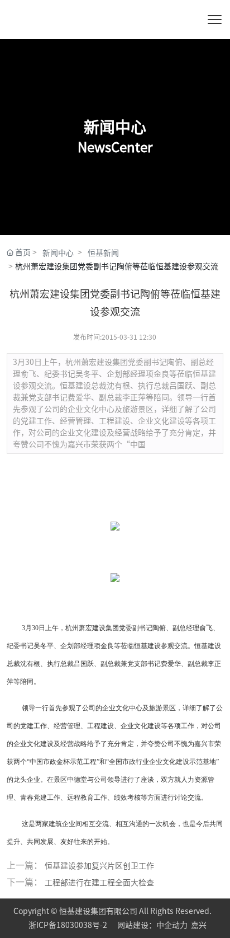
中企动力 (172, 925)
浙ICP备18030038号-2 (68, 925)
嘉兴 (199, 925)
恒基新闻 (103, 253)
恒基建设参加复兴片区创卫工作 (99, 866)
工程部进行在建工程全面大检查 (99, 883)
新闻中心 (58, 253)
